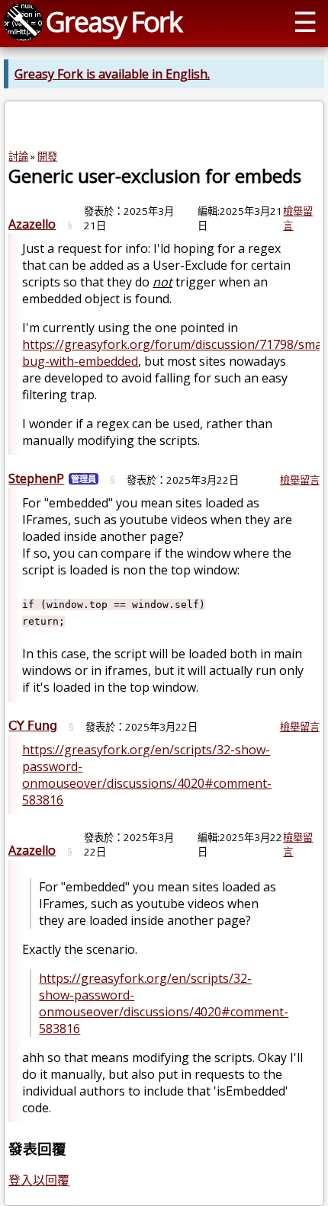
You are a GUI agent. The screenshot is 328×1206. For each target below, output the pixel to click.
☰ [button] (305, 21)
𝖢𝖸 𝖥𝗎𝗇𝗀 (32, 725)
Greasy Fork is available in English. (112, 74)
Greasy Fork (114, 21)
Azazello (32, 224)
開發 (47, 156)
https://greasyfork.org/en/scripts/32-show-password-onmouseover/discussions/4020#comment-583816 (147, 774)
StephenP (36, 478)
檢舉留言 (300, 480)
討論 (18, 156)
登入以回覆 (38, 1180)
